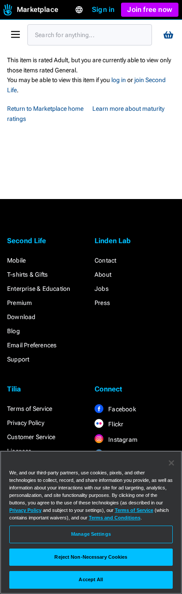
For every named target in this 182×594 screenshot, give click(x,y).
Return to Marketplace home (45, 108)
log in (118, 79)
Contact (105, 260)
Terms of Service (29, 408)
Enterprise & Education (38, 288)
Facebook (121, 409)
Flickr (115, 424)
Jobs (102, 288)
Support (18, 359)
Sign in (103, 9)
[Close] (171, 463)
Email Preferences (32, 345)
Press (102, 302)
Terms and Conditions (114, 517)
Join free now (149, 9)
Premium (19, 302)
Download (21, 316)
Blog (13, 331)
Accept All (91, 579)
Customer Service (31, 436)
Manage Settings (91, 534)
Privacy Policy (25, 422)
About (103, 274)
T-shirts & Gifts (27, 274)
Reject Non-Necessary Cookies (90, 557)
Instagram (122, 439)
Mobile (16, 260)
